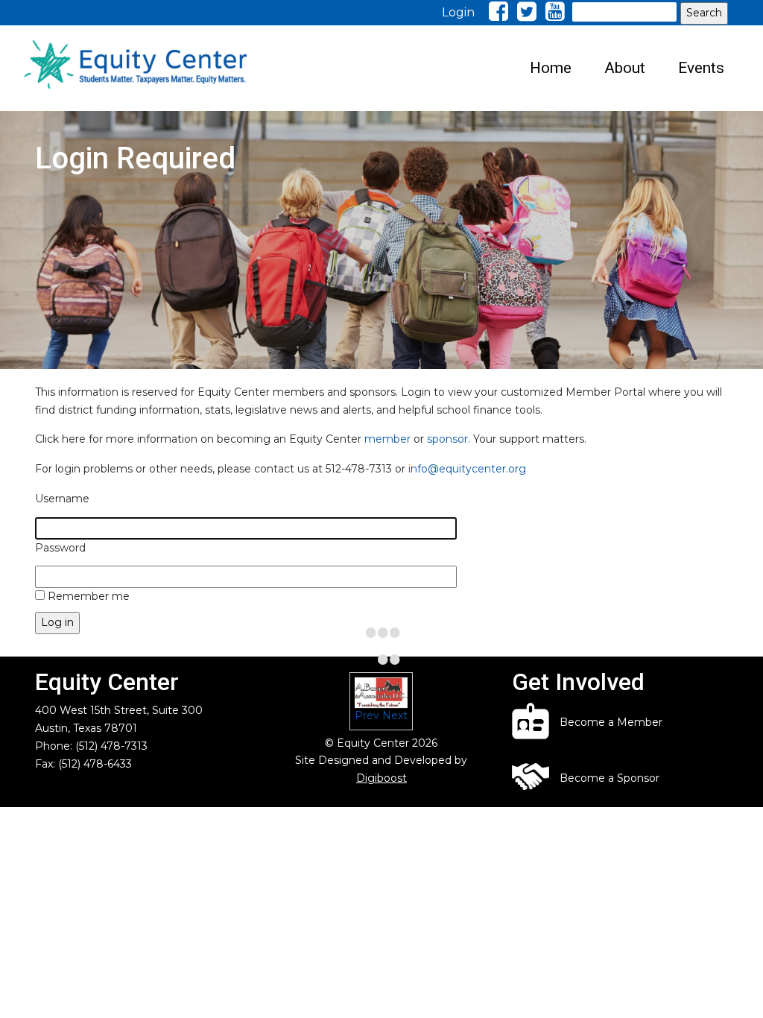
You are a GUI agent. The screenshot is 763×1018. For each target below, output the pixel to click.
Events (701, 68)
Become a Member (611, 722)
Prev (367, 715)
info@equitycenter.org (467, 468)
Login (458, 12)
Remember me (89, 596)
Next (395, 715)
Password (60, 547)
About (624, 68)
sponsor (447, 439)
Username (62, 498)
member (387, 439)
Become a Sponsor (609, 778)
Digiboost (381, 778)
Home (551, 68)
